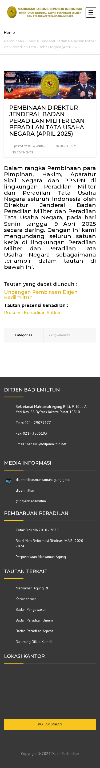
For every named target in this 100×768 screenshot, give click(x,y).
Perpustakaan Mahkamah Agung (41, 556)
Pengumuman (59, 335)
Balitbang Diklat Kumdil (34, 641)
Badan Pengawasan (31, 609)
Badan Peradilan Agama (35, 630)
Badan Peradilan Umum (34, 620)
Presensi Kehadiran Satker (32, 312)
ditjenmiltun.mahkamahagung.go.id (43, 479)
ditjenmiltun (25, 490)
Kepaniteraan (26, 598)
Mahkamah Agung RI (32, 588)
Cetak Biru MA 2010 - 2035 (37, 530)
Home (9, 32)
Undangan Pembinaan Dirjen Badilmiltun (41, 294)
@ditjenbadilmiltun (31, 501)
